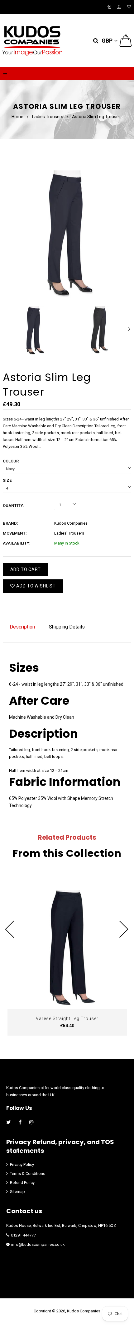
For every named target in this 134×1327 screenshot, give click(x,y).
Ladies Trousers (47, 116)
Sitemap (17, 1191)
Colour (11, 461)
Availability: (17, 543)
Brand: (10, 523)
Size (7, 480)
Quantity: (13, 505)
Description (22, 627)
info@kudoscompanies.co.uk (38, 1244)
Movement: (15, 533)
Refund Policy (22, 1182)
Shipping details (67, 627)
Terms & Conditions (27, 1173)
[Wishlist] (129, 7)
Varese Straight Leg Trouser (67, 1018)
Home (17, 116)
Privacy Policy (22, 1164)
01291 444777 (23, 1235)
